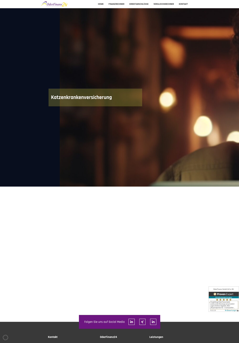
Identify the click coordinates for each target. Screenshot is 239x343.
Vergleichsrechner (163, 4)
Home (101, 4)
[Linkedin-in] (131, 322)
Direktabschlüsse (139, 4)
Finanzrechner (116, 4)
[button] (5, 337)
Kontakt (183, 4)
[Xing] (142, 322)
